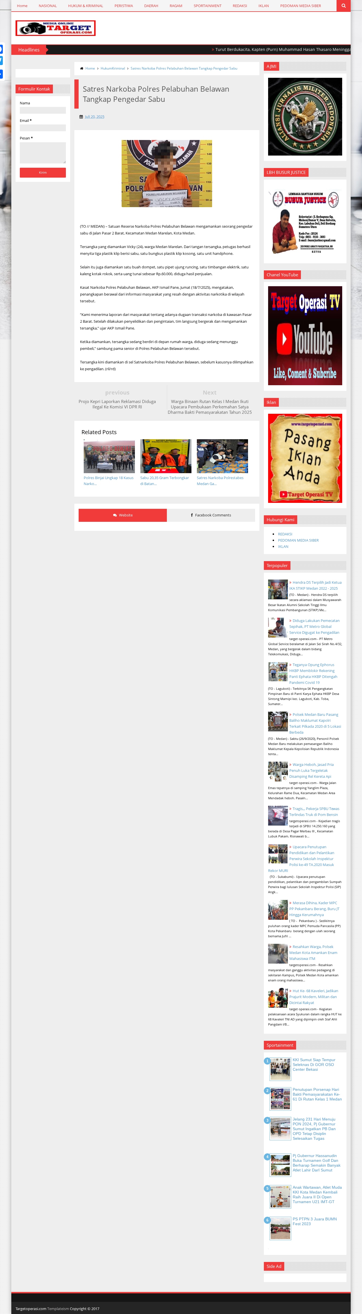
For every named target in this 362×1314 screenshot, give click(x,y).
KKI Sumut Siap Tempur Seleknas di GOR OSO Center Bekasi (314, 1064)
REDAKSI (240, 5)
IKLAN (263, 5)
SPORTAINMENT (207, 5)
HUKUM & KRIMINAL (85, 5)
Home (22, 5)
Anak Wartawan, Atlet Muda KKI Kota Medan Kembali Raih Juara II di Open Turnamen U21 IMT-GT (317, 1194)
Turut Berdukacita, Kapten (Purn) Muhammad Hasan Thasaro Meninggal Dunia (270, 49)
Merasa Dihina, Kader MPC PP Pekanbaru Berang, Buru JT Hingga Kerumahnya (314, 908)
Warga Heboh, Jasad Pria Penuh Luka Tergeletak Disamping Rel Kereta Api (311, 770)
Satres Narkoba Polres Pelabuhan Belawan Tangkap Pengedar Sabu (184, 68)
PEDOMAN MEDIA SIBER (300, 5)
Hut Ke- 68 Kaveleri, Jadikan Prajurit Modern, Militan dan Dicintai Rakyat (313, 996)
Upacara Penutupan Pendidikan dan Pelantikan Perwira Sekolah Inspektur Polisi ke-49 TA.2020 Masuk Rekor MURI (301, 858)
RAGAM (176, 5)
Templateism (58, 1308)
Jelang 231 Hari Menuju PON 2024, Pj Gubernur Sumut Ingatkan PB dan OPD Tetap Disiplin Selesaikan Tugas (314, 1128)
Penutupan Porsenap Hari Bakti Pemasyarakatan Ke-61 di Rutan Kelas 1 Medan (317, 1094)
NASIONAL (48, 5)
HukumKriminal (113, 68)
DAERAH (151, 5)
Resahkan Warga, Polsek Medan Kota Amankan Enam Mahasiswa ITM (313, 952)
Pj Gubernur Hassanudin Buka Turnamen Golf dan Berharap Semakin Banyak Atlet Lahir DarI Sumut (317, 1162)
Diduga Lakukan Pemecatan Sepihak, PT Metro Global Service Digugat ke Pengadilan (314, 626)
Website (125, 515)
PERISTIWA (124, 5)
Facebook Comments (212, 515)
